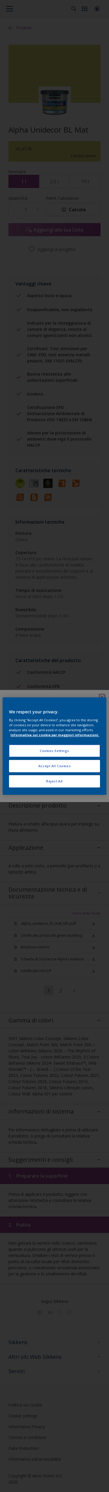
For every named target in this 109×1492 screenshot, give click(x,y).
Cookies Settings (54, 751)
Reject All (54, 781)
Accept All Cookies (54, 766)
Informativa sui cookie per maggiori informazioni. (54, 735)
